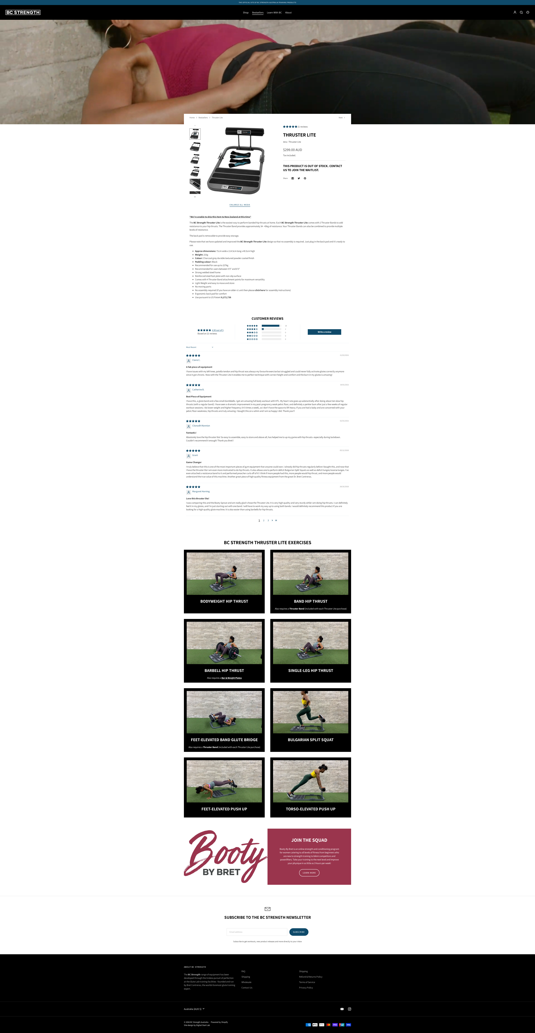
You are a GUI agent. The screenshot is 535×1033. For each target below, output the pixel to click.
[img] (193, 355)
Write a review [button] (324, 331)
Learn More (309, 872)
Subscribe (299, 932)
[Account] (515, 12)
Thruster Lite (217, 117)
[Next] (195, 197)
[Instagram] (349, 1009)
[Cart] (528, 12)
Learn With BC (274, 12)
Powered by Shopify (219, 1022)
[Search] (521, 12)
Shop (246, 12)
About (288, 12)
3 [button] (268, 520)
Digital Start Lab (203, 1025)
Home (192, 117)
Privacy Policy (306, 987)
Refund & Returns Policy (310, 976)
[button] (290, 126)
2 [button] (263, 520)
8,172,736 (226, 297)
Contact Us (246, 987)
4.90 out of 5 (217, 330)
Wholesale (246, 982)
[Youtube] (342, 1009)
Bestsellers (257, 12)
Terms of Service (307, 982)
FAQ (243, 971)
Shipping (245, 976)
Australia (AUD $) (192, 1009)
